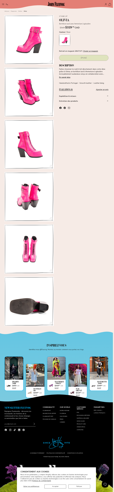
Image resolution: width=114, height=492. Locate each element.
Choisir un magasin (90, 51)
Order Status (81, 427)
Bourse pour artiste (49, 413)
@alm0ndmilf (81, 384)
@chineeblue (38, 384)
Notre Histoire (64, 410)
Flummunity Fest (48, 416)
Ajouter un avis (102, 89)
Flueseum (63, 413)
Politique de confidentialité (41, 481)
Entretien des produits (68, 101)
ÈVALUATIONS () (66, 89)
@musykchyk (59, 377)
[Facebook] (5, 430)
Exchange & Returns (83, 415)
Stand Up (63, 16)
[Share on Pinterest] (64, 108)
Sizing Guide (81, 421)
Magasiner (14, 11)
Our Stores (63, 416)
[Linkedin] (19, 430)
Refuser (79, 486)
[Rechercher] (7, 4)
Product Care (81, 424)
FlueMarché (47, 410)
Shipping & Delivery (83, 418)
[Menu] (3, 4)
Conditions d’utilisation (75, 453)
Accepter (55, 486)
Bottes (20, 11)
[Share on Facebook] (60, 108)
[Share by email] (69, 108)
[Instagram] (10, 430)
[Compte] (106, 4)
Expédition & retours (67, 96)
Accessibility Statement (37, 453)
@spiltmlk (103, 377)
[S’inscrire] (34, 424)
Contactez (80, 430)
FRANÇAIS (102, 413)
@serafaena (17, 377)
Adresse (6, 11)
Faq (78, 412)
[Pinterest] (23, 430)
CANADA (99, 410)
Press (61, 419)
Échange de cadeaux (49, 419)
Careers (62, 422)
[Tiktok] (14, 430)
